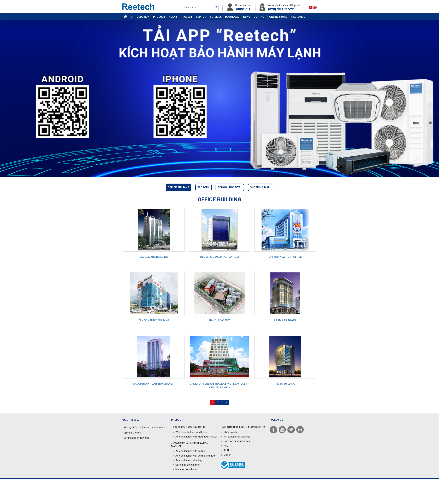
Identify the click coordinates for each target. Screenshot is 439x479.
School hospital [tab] (230, 187)
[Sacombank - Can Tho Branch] (153, 356)
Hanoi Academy (219, 320)
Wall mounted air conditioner (190, 432)
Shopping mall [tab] (260, 187)
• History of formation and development (143, 427)
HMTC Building (285, 383)
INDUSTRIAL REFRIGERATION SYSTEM (242, 427)
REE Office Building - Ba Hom (219, 256)
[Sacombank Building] (154, 229)
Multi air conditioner (185, 469)
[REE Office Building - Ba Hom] (219, 229)
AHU (225, 450)
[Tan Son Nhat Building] (154, 292)
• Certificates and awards (135, 437)
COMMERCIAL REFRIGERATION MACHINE (189, 445)
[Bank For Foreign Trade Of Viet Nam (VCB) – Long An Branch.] (219, 356)
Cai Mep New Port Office (285, 256)
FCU (224, 445)
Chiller (226, 454)
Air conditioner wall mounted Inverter (195, 436)
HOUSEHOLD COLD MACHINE (188, 427)
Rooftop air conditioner (235, 441)
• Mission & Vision (131, 432)
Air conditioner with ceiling (189, 451)
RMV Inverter (229, 432)
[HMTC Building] (285, 356)
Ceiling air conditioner (186, 464)
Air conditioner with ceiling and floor (194, 455)
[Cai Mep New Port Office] (285, 229)
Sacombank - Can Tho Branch (153, 383)
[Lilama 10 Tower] (285, 292)
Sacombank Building (154, 256)
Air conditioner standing (187, 460)
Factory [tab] (203, 187)
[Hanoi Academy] (219, 292)
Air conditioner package (235, 436)
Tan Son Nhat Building (153, 320)
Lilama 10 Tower (285, 320)
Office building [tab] (178, 187)
